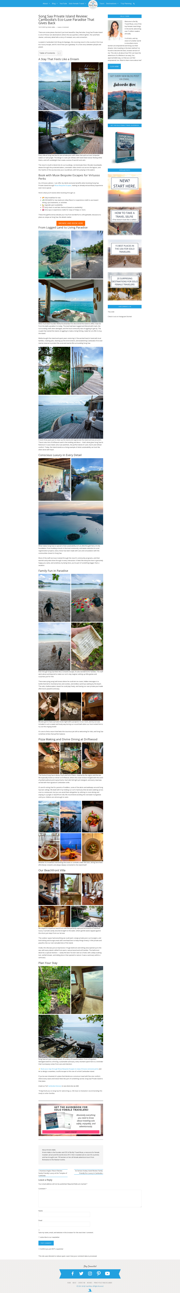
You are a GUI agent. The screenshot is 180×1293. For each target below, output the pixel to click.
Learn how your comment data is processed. (81, 1256)
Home (69, 1283)
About (45, 3)
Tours (101, 3)
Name (40, 1211)
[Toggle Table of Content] (58, 53)
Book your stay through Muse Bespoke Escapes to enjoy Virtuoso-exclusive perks (69, 1069)
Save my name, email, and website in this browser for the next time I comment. (65, 1232)
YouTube (63, 3)
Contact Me (81, 1283)
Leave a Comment (63, 27)
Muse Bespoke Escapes (63, 185)
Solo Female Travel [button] (76, 3)
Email (40, 1220)
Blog (54, 3)
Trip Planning (126, 3)
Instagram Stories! (125, 316)
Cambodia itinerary (54, 1086)
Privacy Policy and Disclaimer (103, 1283)
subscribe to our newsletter (50, 1237)
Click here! (114, 66)
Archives (89, 1283)
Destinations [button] (111, 3)
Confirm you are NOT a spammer (51, 1249)
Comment (42, 1189)
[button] (133, 3)
